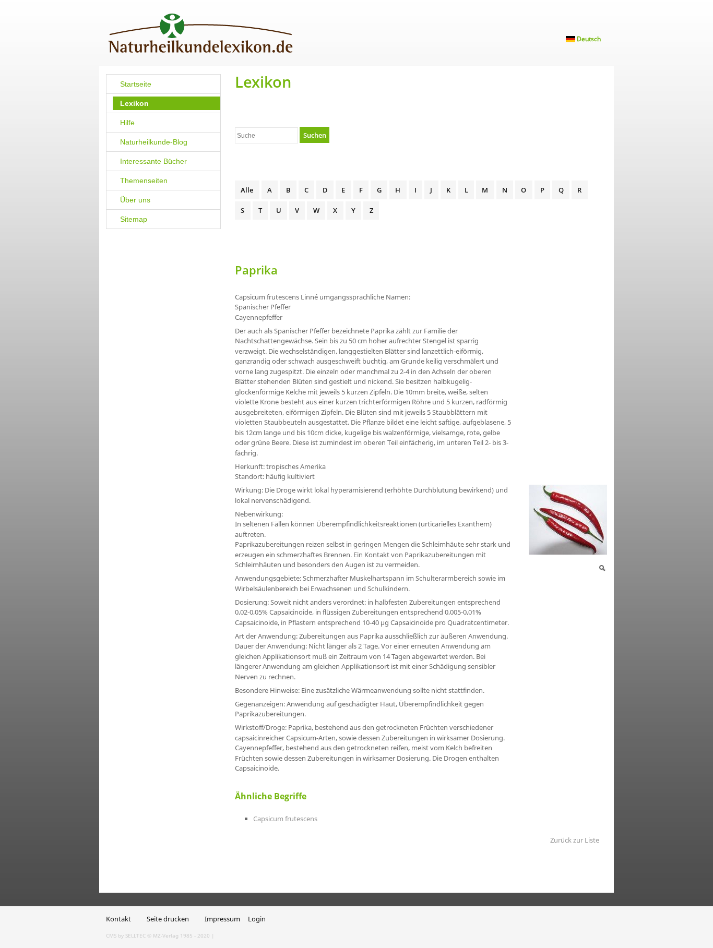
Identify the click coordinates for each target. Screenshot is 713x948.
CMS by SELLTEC (126, 935)
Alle (247, 190)
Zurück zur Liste (574, 840)
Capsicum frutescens (285, 818)
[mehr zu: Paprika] (568, 519)
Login (257, 918)
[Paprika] (602, 567)
